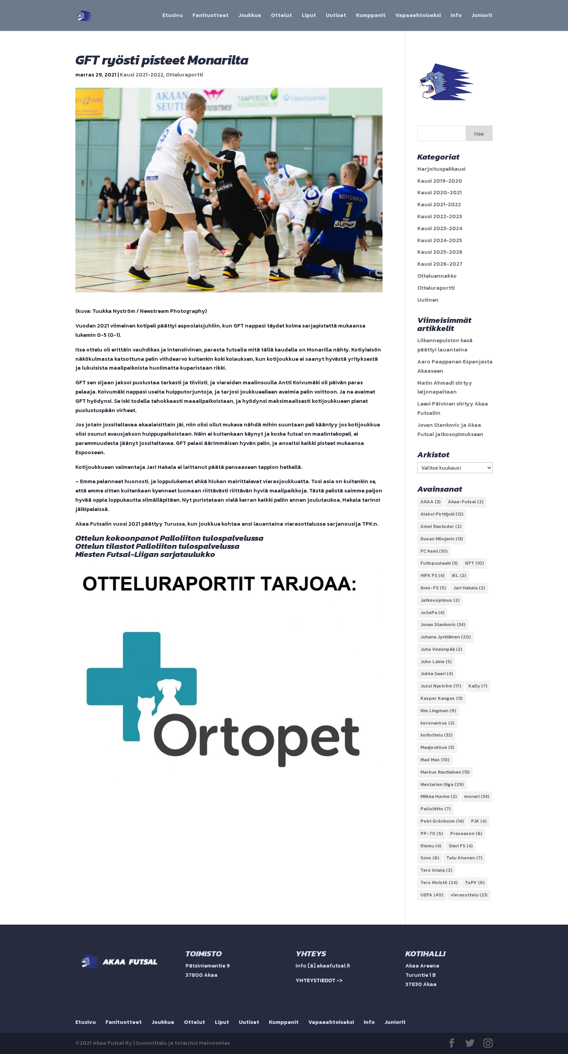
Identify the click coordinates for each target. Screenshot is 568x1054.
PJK (478, 821)
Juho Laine (436, 661)
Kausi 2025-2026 (440, 252)
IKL (459, 575)
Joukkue (249, 16)
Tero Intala (436, 870)
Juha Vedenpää (441, 649)
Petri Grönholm (442, 821)
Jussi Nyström (440, 685)
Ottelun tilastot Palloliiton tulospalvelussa (157, 546)
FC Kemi (433, 551)
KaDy (477, 685)
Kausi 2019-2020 (439, 181)
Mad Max (434, 759)
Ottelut (281, 16)
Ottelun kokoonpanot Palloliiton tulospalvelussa (169, 538)
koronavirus (437, 723)
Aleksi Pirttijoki (441, 514)
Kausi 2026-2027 (440, 264)
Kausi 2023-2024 (439, 228)
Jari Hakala (469, 587)
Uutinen (428, 300)
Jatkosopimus (439, 600)
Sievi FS (461, 845)
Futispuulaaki (438, 563)
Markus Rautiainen (444, 772)
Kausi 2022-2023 (439, 216)
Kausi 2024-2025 (439, 240)
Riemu (430, 845)
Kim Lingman (438, 710)
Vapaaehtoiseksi (418, 16)
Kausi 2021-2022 (141, 75)
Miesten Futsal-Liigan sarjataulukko (145, 554)
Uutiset (336, 16)
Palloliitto (435, 808)
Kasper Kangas (441, 698)
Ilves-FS (433, 587)
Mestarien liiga (442, 784)
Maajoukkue (437, 747)
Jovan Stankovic (442, 624)
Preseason (466, 833)
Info (456, 16)
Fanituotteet (210, 16)
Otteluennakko (437, 276)
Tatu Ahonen (464, 857)
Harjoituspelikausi (441, 169)
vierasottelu (469, 894)
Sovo (429, 857)
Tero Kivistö (438, 882)
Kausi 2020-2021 (439, 192)
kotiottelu (436, 735)
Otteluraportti (184, 75)
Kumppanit (371, 16)
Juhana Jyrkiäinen (445, 636)
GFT (474, 563)
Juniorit (482, 16)
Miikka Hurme (438, 796)
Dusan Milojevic (441, 538)
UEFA (431, 894)
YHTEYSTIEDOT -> (319, 980)
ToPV (475, 882)
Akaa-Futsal (465, 501)
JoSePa (432, 612)
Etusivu (172, 16)
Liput (309, 16)
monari (476, 796)
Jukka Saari (436, 673)
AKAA (430, 501)
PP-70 (431, 833)
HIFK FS (432, 575)
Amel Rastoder (440, 526)
